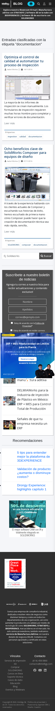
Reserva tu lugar (27, 359)
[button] (27, 345)
